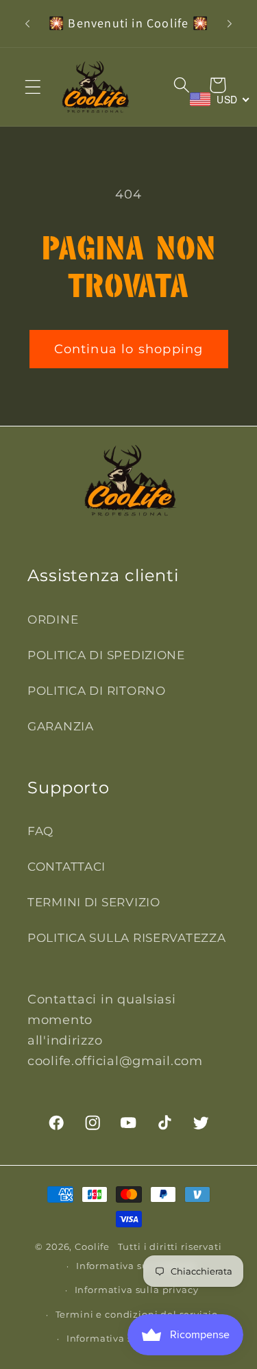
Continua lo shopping (129, 349)
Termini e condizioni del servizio (137, 1314)
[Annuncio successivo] (230, 23)
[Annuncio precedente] (27, 23)
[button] (33, 86)
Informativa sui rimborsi (136, 1265)
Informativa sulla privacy (137, 1289)
